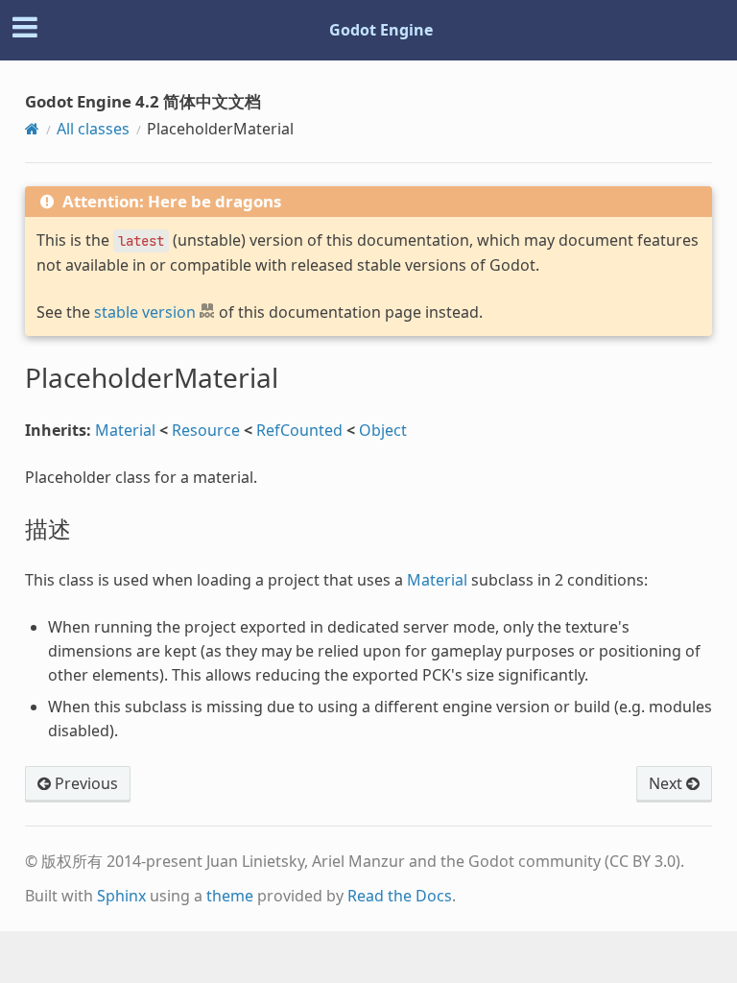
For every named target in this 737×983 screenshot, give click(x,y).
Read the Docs (399, 895)
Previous (84, 783)
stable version (145, 312)
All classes (93, 128)
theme (229, 895)
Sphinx (121, 895)
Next (667, 783)
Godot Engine (381, 29)
